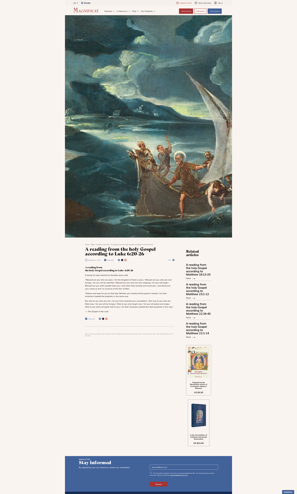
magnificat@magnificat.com (178, 475)
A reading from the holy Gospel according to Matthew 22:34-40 (198, 309)
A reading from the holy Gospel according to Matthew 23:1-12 (197, 289)
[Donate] (82, 3)
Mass (93, 244)
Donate (87, 2)
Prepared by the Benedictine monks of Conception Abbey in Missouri (198, 385)
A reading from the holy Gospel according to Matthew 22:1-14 (197, 328)
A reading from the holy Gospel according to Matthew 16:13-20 (198, 269)
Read (188, 278)
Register (158, 484)
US (74, 3)
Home (87, 244)
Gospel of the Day (102, 244)
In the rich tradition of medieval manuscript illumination (198, 437)
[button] (119, 260)
